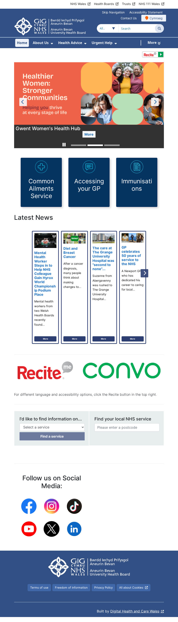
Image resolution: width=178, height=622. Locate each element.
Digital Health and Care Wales (134, 611)
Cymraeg (156, 18)
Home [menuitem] (22, 42)
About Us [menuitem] (41, 42)
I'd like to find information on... (51, 419)
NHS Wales (78, 4)
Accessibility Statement (146, 12)
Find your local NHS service (122, 419)
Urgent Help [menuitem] (102, 42)
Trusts (126, 4)
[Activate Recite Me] (153, 54)
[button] (64, 145)
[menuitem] (51, 43)
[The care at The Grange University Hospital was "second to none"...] (103, 287)
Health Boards (104, 4)
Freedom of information (71, 587)
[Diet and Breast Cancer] (74, 287)
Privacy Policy (103, 587)
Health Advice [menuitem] (70, 42)
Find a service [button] (52, 436)
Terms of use (39, 587)
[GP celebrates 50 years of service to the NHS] (132, 287)
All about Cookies (131, 587)
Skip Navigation (113, 12)
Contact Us (129, 18)
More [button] (89, 134)
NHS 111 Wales (149, 4)
